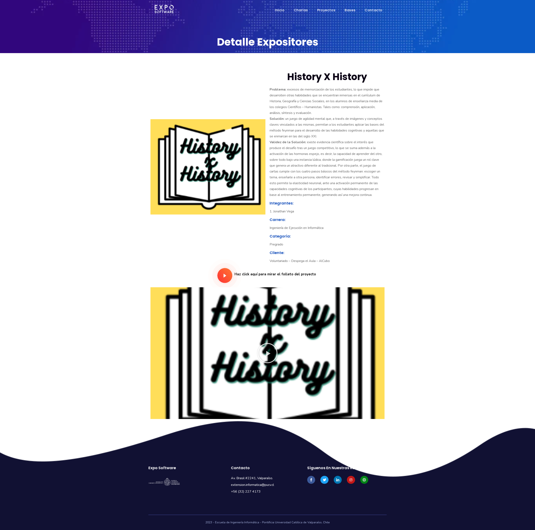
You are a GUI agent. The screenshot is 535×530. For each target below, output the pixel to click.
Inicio (280, 10)
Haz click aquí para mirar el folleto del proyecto (275, 274)
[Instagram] (351, 480)
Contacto (373, 10)
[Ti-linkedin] (338, 480)
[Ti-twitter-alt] (324, 480)
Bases (350, 10)
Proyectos (326, 10)
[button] (267, 353)
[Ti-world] (364, 480)
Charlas (301, 10)
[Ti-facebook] (311, 480)
